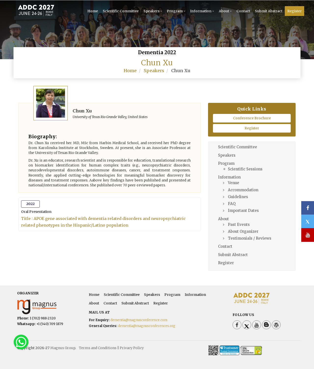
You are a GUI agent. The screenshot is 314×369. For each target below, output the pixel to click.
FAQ (232, 203)
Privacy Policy (132, 348)
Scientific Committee (121, 11)
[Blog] (266, 324)
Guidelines (238, 196)
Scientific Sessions (245, 169)
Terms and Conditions (98, 348)
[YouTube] (256, 324)
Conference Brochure (252, 118)
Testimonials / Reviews (249, 238)
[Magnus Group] (36, 306)
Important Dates (243, 210)
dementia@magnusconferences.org (146, 326)
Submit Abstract (268, 11)
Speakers (151, 11)
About (224, 11)
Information (200, 11)
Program (175, 11)
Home (92, 11)
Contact (243, 11)
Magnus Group (62, 348)
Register (294, 11)
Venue (233, 182)
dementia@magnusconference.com (138, 320)
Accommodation (243, 190)
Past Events (239, 224)
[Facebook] (237, 324)
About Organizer (243, 231)
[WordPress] (276, 324)
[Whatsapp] (21, 342)
